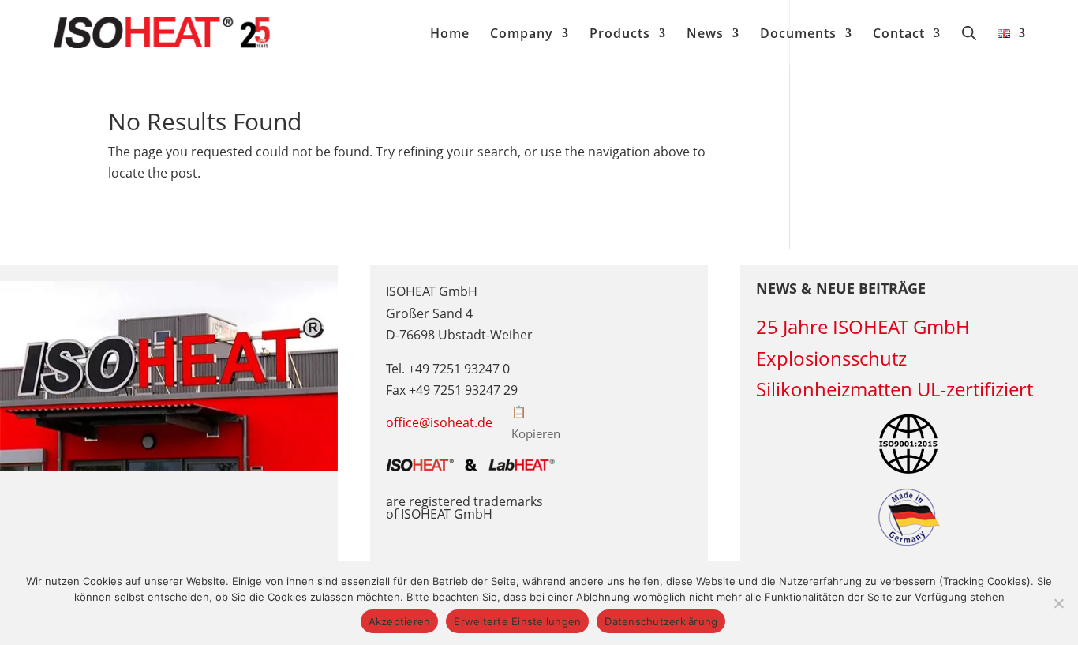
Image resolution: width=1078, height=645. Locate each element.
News (705, 35)
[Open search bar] (969, 32)
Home (450, 35)
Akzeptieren (400, 621)
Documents (798, 35)
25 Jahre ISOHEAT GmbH (863, 326)
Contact (899, 35)
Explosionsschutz (831, 358)
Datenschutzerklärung (661, 621)
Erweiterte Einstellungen (517, 621)
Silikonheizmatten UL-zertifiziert (894, 389)
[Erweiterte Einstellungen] (1058, 603)
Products (620, 35)
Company (521, 35)
